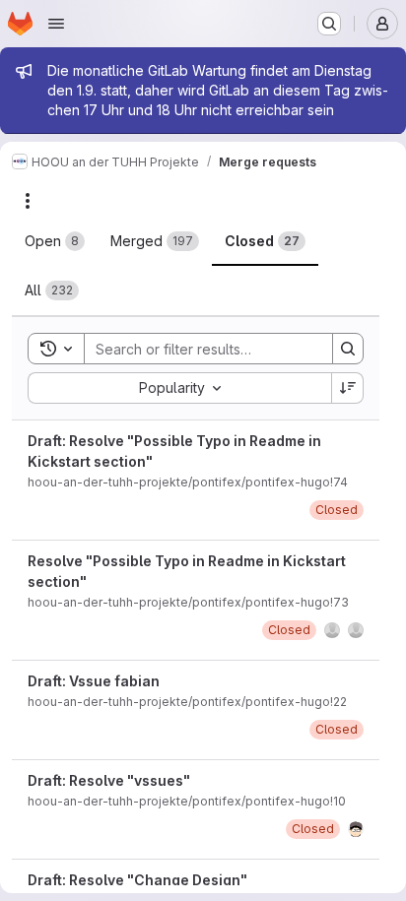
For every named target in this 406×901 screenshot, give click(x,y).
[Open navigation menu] (56, 23)
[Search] (348, 348)
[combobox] (179, 388)
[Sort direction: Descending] (348, 388)
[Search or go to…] (329, 23)
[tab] (55, 241)
